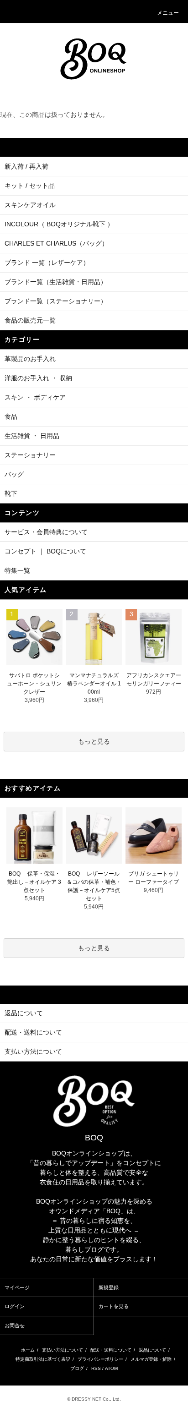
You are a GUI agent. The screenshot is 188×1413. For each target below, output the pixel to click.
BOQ (94, 1137)
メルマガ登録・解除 (151, 1359)
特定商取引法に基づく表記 (43, 1359)
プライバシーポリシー (100, 1359)
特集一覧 (17, 570)
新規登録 (109, 1287)
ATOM (111, 1368)
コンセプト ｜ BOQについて (45, 551)
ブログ (77, 1368)
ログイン (15, 1306)
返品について (152, 1350)
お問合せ (15, 1325)
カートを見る (114, 1306)
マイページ (17, 1287)
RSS (96, 1368)
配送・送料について (110, 1350)
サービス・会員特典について (46, 532)
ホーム (28, 1350)
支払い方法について (62, 1350)
